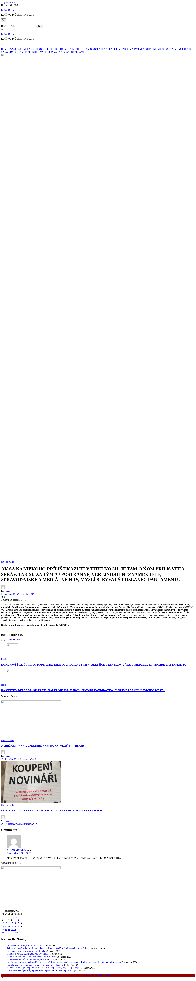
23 (14, 926)
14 (9, 923)
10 (17, 920)
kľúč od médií (7, 562)
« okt (4, 932)
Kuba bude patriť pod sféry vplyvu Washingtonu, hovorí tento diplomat (39, 970)
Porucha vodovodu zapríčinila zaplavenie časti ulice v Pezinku (35, 965)
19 (3, 926)
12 (3, 923)
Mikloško (17, 639)
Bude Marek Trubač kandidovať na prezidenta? (28, 959)
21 (9, 926)
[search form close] (2, 29)
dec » (15, 932)
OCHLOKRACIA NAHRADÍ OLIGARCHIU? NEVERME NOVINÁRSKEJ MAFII (51, 810)
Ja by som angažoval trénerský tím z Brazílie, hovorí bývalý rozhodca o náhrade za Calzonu (48, 948)
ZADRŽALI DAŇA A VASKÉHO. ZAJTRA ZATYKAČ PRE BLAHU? (44, 745)
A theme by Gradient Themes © (98, 975)
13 (6, 923)
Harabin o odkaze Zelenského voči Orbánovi (27, 953)
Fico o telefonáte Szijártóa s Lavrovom (24, 945)
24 (17, 926)
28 (9, 929)
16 (14, 923)
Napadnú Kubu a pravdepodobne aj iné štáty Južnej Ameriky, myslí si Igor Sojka (43, 967)
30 (14, 929)
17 (17, 923)
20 (6, 926)
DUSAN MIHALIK (16, 850)
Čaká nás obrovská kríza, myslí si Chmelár (26, 951)
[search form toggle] (3, 20)
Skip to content (8, 2)
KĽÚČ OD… (7, 10)
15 (12, 923)
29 (12, 929)
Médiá (9, 639)
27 (6, 929)
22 (12, 926)
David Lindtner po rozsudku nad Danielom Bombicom (32, 956)
